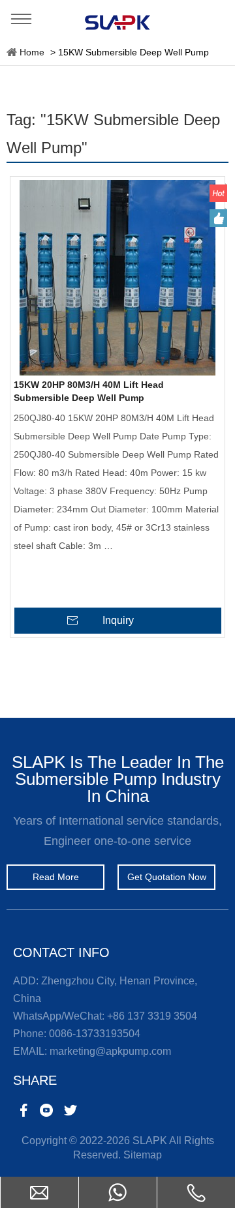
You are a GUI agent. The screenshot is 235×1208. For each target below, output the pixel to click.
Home (32, 52)
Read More (56, 877)
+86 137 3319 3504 (152, 1016)
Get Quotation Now (166, 877)
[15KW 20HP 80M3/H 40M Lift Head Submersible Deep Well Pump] (117, 278)
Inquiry (118, 620)
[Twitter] (70, 1110)
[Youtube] (47, 1110)
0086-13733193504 (94, 1033)
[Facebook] (23, 1110)
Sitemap (142, 1154)
